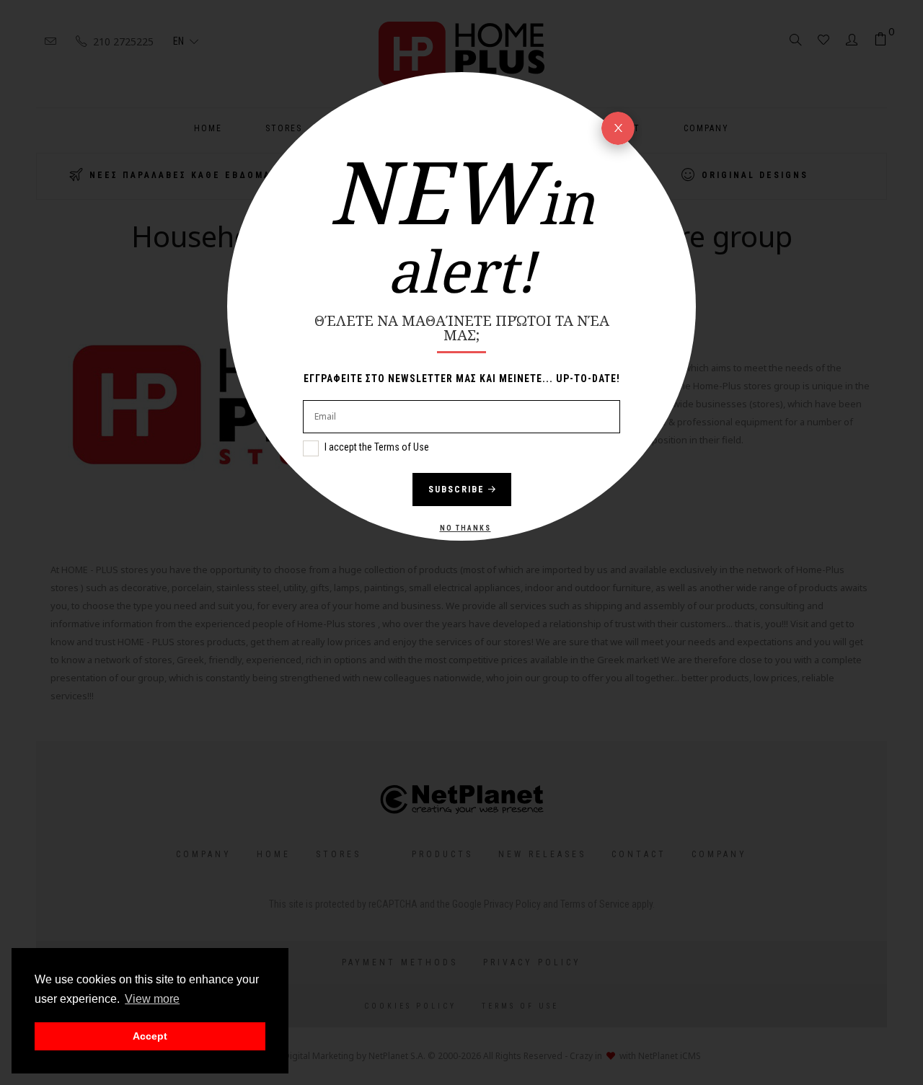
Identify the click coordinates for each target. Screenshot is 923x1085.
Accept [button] (150, 1036)
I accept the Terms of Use (376, 447)
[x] (618, 128)
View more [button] (152, 999)
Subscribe (456, 489)
